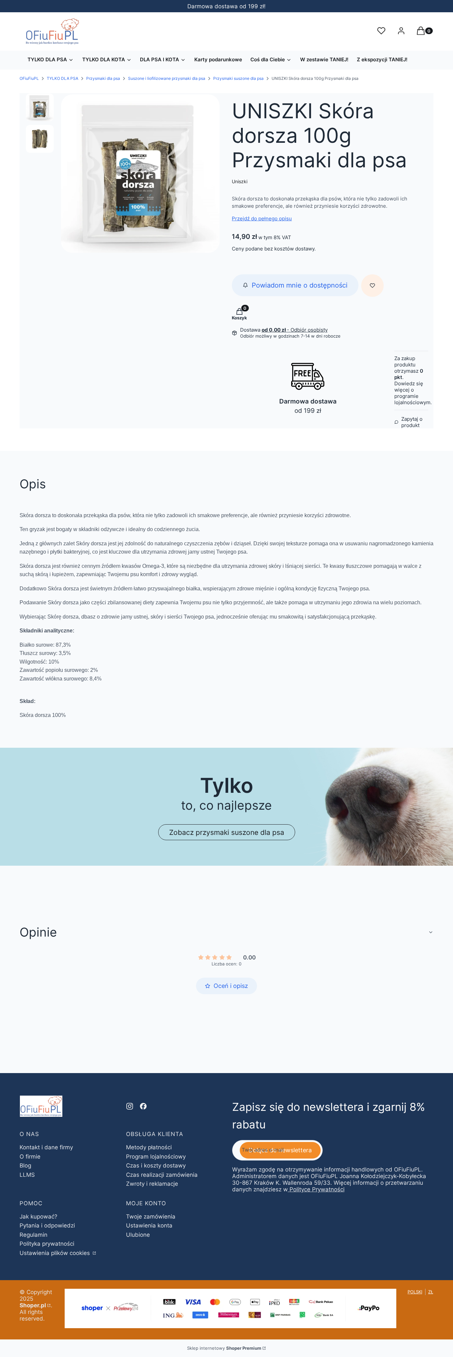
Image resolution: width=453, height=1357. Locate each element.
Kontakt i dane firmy (46, 1147)
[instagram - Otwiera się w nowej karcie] (130, 1106)
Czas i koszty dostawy (156, 1165)
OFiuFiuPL (29, 78)
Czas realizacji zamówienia (162, 1174)
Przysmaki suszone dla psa (238, 78)
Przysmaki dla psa (103, 78)
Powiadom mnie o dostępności (300, 285)
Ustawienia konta (149, 1225)
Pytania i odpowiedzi (47, 1225)
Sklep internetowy (224, 1348)
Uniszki (239, 181)
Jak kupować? (38, 1216)
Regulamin (33, 1234)
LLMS (27, 1174)
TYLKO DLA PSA (62, 78)
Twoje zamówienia (150, 1216)
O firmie (30, 1156)
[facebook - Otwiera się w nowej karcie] (143, 1106)
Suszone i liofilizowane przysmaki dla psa (166, 78)
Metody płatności (149, 1147)
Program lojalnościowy (156, 1156)
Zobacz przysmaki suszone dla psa (226, 832)
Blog (25, 1165)
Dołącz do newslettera (280, 1150)
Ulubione (138, 1234)
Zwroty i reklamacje (152, 1183)
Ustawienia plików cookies (56, 1253)
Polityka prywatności (47, 1243)
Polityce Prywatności (317, 1189)
